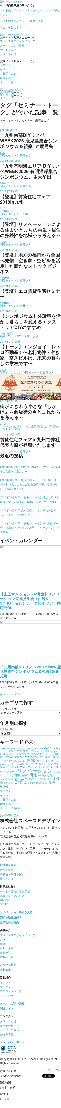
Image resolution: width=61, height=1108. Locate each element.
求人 (45, 778)
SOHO (4, 904)
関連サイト (7, 1008)
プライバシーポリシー (13, 1042)
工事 (24, 778)
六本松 (16, 775)
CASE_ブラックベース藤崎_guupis (39, 751)
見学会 (20, 782)
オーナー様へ (8, 82)
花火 (10, 782)
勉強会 (25, 775)
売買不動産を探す (11, 917)
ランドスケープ (8, 771)
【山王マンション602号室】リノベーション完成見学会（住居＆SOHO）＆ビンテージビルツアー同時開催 (30, 600)
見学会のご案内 (9, 922)
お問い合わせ (8, 54)
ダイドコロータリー (18, 766)
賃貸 (39, 782)
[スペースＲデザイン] (13, 34)
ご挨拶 (4, 939)
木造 (39, 778)
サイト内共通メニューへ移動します (21, 21)
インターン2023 (15, 763)
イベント (5, 69)
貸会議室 (31, 783)
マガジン (5, 65)
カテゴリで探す (8, 709)
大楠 (39, 775)
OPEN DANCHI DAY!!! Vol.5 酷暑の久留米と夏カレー (30, 469)
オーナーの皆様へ (11, 808)
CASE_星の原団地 (12, 756)
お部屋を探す (8, 865)
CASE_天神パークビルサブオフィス (16, 753)
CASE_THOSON (7, 748)
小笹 (50, 775)
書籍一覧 (5, 952)
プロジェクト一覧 (11, 991)
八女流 (8, 775)
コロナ (44, 764)
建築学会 (32, 779)
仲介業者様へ (8, 1034)
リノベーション (35, 770)
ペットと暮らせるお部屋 (15, 891)
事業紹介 (5, 944)
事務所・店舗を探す (12, 874)
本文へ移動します (11, 27)
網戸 (6, 783)
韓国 (44, 782)
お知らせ (35, 760)
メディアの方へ (9, 1030)
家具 (44, 775)
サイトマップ (8, 50)
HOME (4, 786)
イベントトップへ (11, 694)
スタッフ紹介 (8, 964)
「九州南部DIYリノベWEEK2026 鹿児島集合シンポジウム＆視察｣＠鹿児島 (30, 671)
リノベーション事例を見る (16, 912)
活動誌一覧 (7, 957)
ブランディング (54, 766)
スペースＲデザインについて (17, 41)
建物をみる (7, 78)
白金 (49, 778)
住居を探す (7, 870)
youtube (22, 760)
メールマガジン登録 (12, 45)
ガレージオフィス (33, 763)
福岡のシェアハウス (12, 896)
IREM (15, 761)
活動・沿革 (7, 948)
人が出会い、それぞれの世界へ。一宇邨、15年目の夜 (28, 512)
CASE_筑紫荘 (30, 756)
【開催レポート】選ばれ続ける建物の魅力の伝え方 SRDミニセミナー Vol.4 (29, 499)
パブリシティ (8, 995)
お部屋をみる (8, 73)
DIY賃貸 (5, 900)
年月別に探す (7, 729)
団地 (33, 774)
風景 (52, 782)
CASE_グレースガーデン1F (30, 748)
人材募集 (5, 970)
